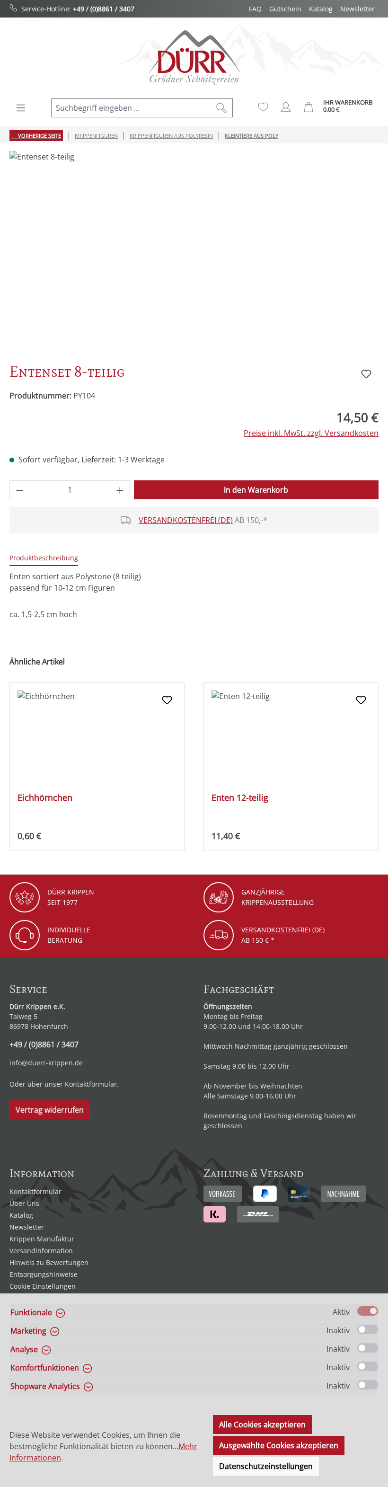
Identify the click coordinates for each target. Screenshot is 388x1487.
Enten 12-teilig (240, 797)
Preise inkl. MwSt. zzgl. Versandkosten (311, 433)
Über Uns (24, 1203)
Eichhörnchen (45, 797)
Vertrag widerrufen (50, 1110)
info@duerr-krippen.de (46, 1062)
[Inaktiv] (367, 1329)
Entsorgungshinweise (43, 1274)
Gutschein (285, 8)
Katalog (321, 8)
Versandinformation (41, 1250)
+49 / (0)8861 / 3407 (103, 8)
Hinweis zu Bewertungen (48, 1262)
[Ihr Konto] (285, 106)
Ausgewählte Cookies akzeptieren (278, 1445)
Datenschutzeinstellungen (266, 1466)
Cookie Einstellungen (42, 1286)
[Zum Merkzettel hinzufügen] (366, 374)
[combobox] (131, 107)
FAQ (255, 8)
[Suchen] (222, 107)
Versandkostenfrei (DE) (186, 520)
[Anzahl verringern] (19, 489)
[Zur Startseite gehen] (194, 57)
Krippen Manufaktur (41, 1238)
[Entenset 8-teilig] (193, 252)
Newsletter (357, 8)
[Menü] (20, 107)
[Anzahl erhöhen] (120, 489)
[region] (194, 252)
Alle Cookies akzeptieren (262, 1424)
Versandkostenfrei (275, 929)
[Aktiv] (367, 1311)
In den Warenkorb (256, 490)
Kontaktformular (91, 1084)
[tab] (43, 558)
